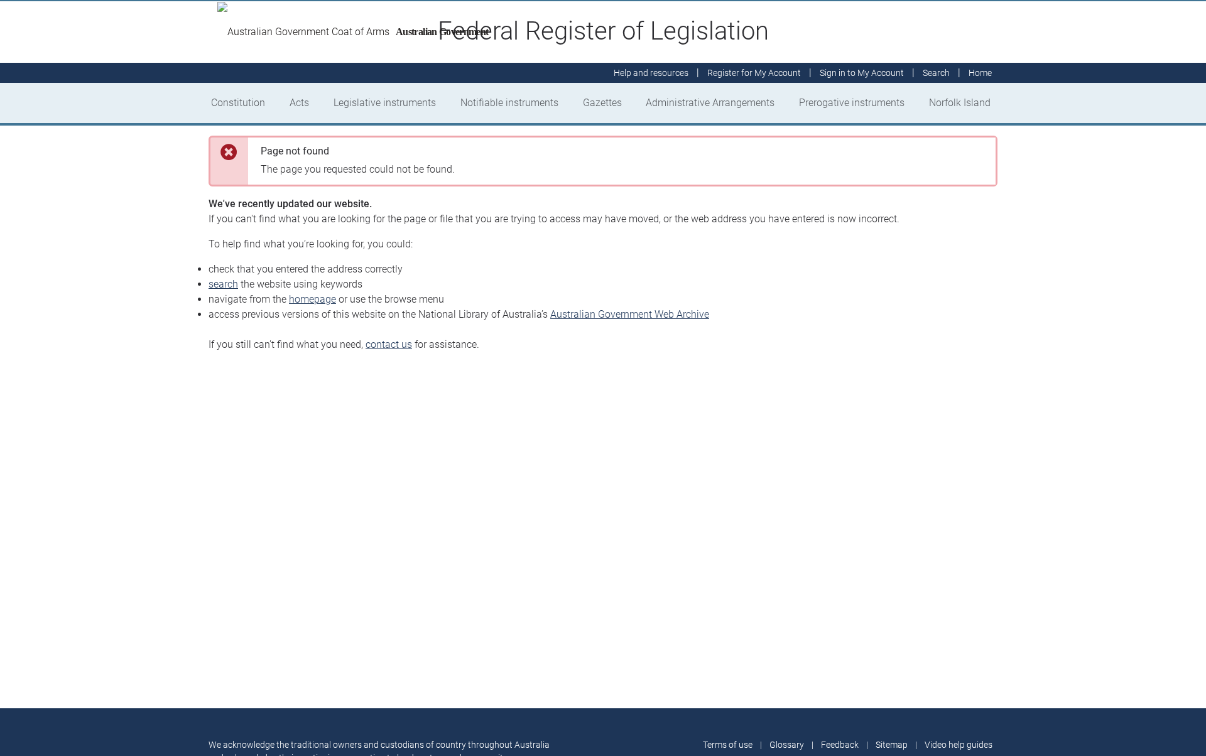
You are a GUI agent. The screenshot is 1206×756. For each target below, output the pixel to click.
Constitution (238, 103)
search (223, 284)
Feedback (840, 745)
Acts (299, 103)
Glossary (786, 745)
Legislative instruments (385, 103)
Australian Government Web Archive (629, 314)
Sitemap (892, 745)
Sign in (862, 73)
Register (754, 73)
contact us (389, 344)
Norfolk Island (960, 103)
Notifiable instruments (509, 103)
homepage (312, 299)
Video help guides (958, 745)
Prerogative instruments (852, 103)
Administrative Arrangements (710, 103)
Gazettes (602, 103)
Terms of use (727, 745)
